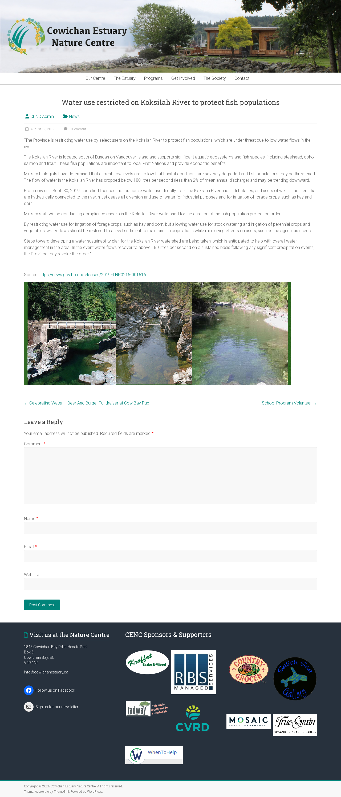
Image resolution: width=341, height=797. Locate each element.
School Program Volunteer (289, 403)
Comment (35, 443)
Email (30, 546)
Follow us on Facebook (55, 690)
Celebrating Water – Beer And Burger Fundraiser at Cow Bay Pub (86, 403)
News (74, 116)
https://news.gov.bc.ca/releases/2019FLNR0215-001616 (92, 274)
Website (31, 574)
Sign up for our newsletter (56, 707)
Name (31, 518)
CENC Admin (42, 116)
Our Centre (95, 78)
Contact (241, 78)
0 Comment (77, 129)
